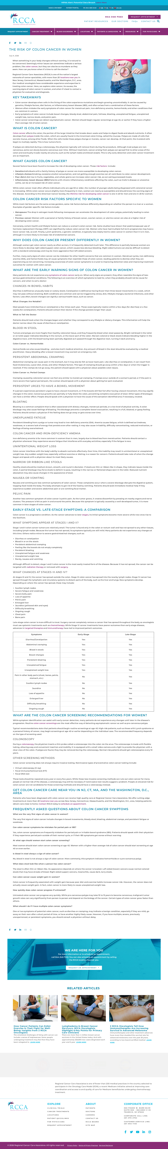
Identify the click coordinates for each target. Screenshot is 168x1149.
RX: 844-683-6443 (89, 8)
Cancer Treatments (58, 1111)
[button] (158, 21)
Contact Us (92, 1118)
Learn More (101, 2)
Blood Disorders (65, 31)
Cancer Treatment (40, 31)
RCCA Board (92, 1122)
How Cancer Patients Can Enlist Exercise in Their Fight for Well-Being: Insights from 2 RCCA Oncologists (32, 1029)
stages (85, 515)
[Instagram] (149, 1132)
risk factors (101, 166)
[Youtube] (137, 1132)
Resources (130, 31)
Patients (90, 1108)
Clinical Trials (56, 1108)
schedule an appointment (73, 804)
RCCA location (80, 960)
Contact (42, 804)
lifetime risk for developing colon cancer (89, 194)
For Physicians (150, 31)
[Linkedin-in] (143, 1132)
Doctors (90, 1111)
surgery (64, 567)
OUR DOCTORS (120, 21)
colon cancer (32, 66)
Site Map (90, 1125)
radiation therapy (35, 567)
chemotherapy (57, 625)
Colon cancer (19, 133)
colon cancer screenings (45, 723)
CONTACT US (148, 21)
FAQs (135, 21)
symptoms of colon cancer (61, 275)
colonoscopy (28, 744)
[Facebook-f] (125, 1132)
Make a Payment (55, 8)
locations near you (69, 77)
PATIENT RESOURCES (96, 21)
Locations (85, 31)
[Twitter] (131, 1132)
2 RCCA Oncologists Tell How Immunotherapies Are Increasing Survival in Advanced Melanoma (129, 1028)
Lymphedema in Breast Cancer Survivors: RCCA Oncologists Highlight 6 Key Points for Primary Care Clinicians (82, 1029)
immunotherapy (55, 628)
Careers (90, 1115)
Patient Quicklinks (58, 1118)
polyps (30, 136)
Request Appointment (18, 31)
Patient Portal (72, 8)
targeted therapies (34, 628)
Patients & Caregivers (107, 31)
